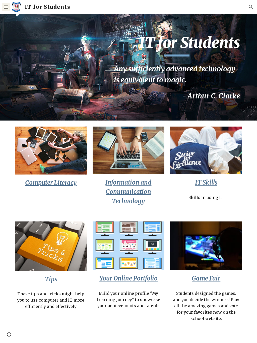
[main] (177, 45)
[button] (6, 7)
